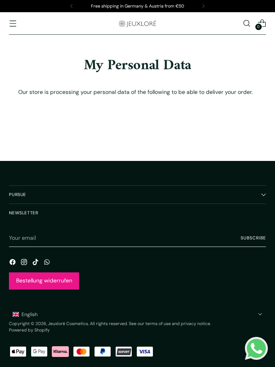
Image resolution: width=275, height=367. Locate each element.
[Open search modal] (247, 23)
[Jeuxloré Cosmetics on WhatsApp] (47, 263)
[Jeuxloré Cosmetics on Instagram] (24, 263)
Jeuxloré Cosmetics (68, 324)
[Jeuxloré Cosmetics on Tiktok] (36, 263)
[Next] (203, 6)
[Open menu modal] (12, 23)
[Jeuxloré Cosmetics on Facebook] (13, 263)
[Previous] (71, 6)
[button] (137, 314)
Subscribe (253, 238)
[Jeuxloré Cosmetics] (137, 23)
